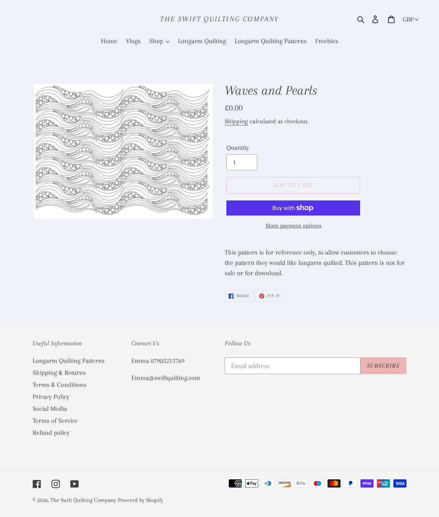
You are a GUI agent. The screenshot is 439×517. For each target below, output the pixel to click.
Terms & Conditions (59, 385)
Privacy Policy (51, 397)
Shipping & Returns (59, 373)
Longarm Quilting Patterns (69, 361)
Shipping (236, 121)
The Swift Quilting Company (219, 19)
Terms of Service (55, 420)
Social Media (50, 409)
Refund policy (51, 432)
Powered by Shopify (140, 500)
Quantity (237, 147)
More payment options (293, 225)
